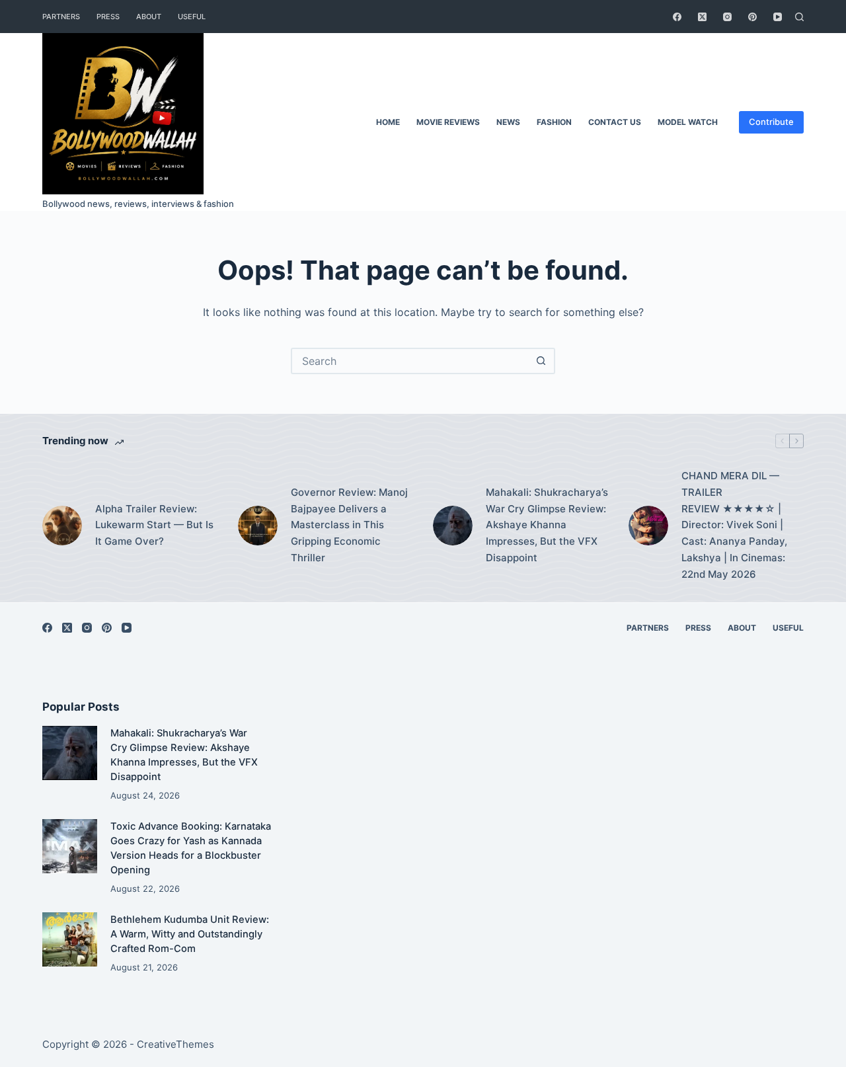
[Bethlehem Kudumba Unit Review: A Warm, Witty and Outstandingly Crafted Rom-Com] (69, 939)
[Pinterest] (752, 17)
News (508, 122)
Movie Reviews (448, 122)
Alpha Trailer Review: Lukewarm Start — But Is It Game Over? (154, 525)
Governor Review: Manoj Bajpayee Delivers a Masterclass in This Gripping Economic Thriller (349, 525)
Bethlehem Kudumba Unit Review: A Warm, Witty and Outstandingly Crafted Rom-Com (189, 934)
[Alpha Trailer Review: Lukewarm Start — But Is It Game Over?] (62, 525)
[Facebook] (677, 17)
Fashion (554, 122)
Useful (192, 16)
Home (388, 122)
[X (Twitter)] (702, 17)
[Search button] (540, 361)
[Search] (799, 17)
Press (108, 16)
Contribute (771, 121)
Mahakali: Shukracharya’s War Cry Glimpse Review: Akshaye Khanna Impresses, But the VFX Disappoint (547, 525)
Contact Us (614, 122)
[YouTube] (777, 17)
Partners (61, 16)
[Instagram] (727, 17)
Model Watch (688, 122)
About (148, 16)
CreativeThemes (175, 1044)
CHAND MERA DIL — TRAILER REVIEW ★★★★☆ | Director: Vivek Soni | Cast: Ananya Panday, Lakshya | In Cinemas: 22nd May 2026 (734, 524)
